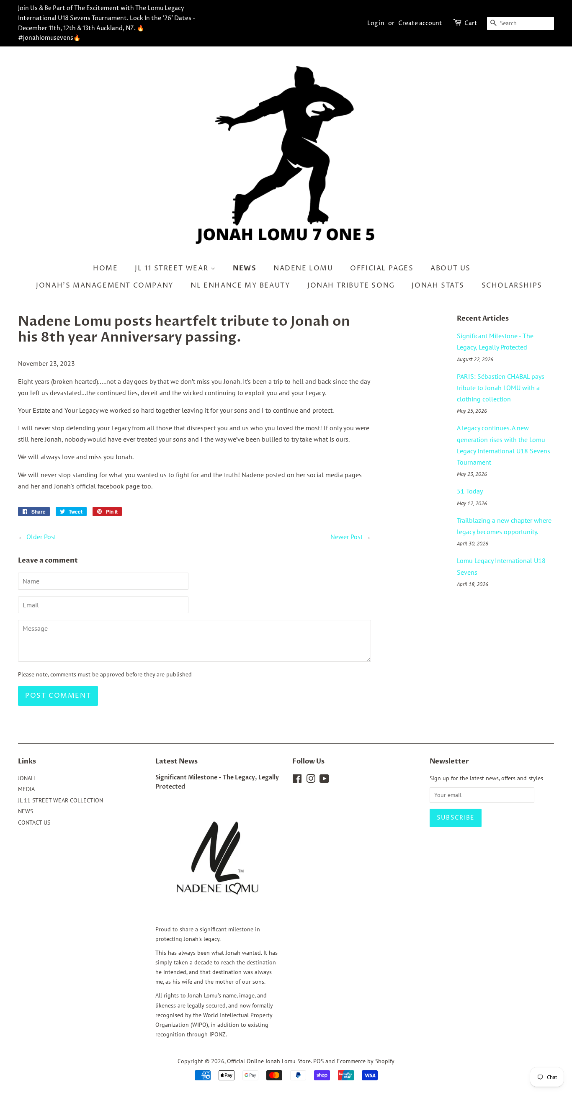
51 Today (470, 491)
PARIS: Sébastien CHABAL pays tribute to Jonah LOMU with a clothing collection (500, 387)
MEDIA (26, 789)
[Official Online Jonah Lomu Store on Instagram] (310, 780)
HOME (105, 268)
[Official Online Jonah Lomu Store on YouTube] (324, 780)
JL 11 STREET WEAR (173, 268)
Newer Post (346, 536)
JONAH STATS (438, 285)
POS (318, 1061)
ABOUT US (450, 268)
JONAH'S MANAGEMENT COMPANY (105, 285)
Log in (375, 23)
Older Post (41, 536)
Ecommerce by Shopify (365, 1061)
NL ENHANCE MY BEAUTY (240, 285)
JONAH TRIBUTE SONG (351, 285)
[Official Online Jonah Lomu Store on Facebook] (297, 780)
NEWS (244, 268)
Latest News (176, 761)
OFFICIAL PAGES (381, 268)
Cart (470, 23)
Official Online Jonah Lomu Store (269, 1061)
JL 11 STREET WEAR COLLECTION (60, 800)
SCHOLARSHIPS (512, 285)
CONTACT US (34, 822)
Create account (420, 23)
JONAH (26, 778)
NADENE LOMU (303, 268)
